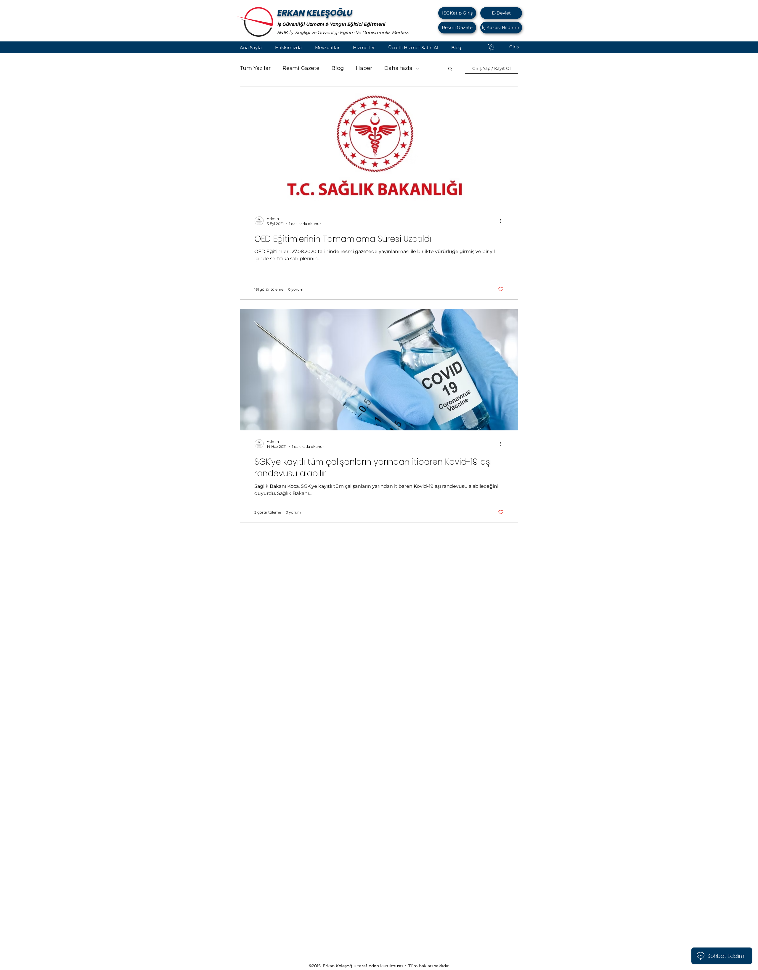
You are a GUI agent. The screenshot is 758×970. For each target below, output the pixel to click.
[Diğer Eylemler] (502, 220)
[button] (450, 69)
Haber (364, 68)
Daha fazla (398, 68)
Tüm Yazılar (255, 68)
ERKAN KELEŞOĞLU (315, 13)
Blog (337, 68)
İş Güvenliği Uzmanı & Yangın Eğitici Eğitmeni (331, 24)
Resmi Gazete (300, 68)
